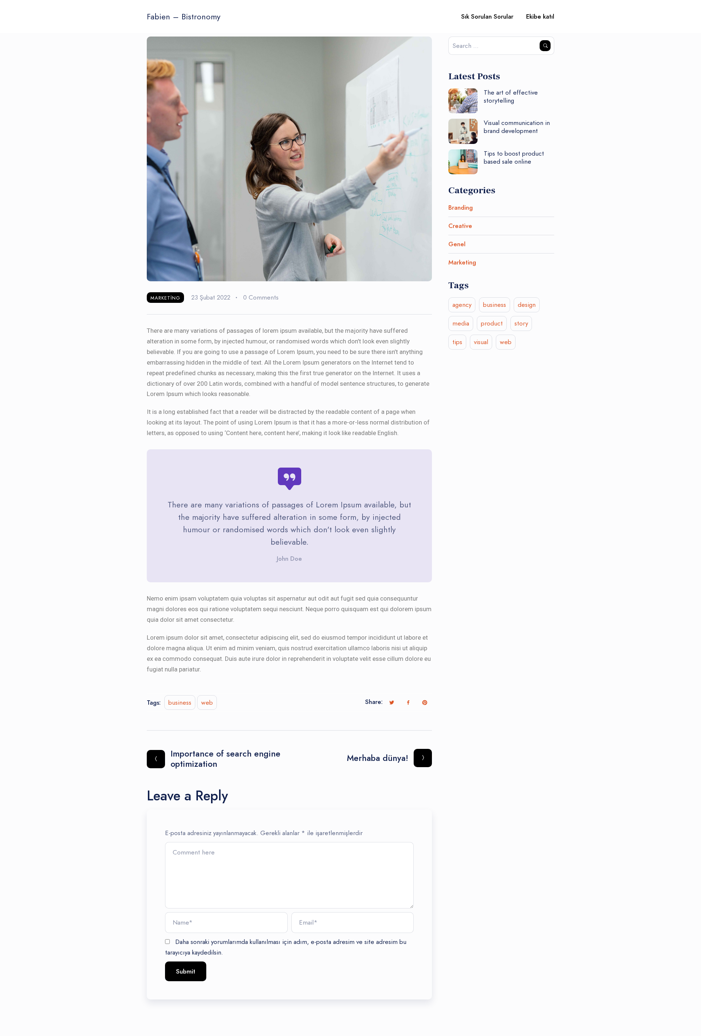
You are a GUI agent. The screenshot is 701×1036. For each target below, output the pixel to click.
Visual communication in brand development (517, 126)
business (179, 702)
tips (457, 342)
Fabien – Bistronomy (184, 16)
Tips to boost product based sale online (514, 157)
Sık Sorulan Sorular (487, 16)
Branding (460, 207)
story (521, 323)
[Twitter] (391, 702)
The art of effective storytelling (511, 96)
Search (545, 45)
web (207, 702)
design (527, 304)
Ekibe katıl (540, 16)
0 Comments (261, 297)
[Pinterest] (424, 702)
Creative (460, 225)
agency (461, 304)
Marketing (165, 297)
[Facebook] (408, 702)
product (492, 323)
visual (481, 342)
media (460, 323)
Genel (457, 244)
